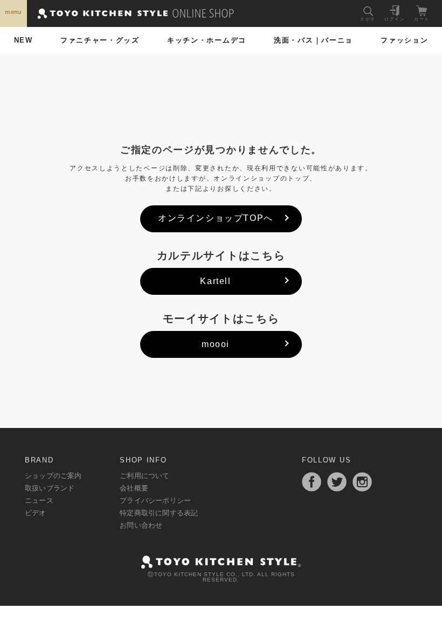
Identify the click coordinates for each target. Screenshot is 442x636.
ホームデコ (206, 40)
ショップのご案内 (53, 476)
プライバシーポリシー (155, 500)
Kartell (215, 281)
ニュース (39, 500)
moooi (216, 344)
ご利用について (144, 476)
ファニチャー (100, 40)
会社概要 (134, 488)
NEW (23, 40)
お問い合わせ (141, 525)
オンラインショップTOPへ (215, 218)
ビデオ (35, 513)
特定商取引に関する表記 (159, 513)
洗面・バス (313, 40)
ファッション (404, 40)
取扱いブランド (49, 488)
